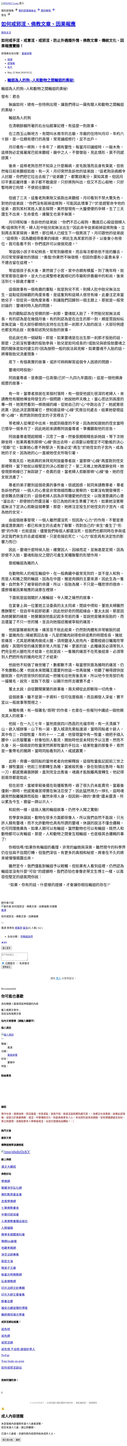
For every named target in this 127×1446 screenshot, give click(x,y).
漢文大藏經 (8, 1166)
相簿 (9, 59)
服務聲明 (93, 1403)
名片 (9, 67)
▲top (4, 942)
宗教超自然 (26, 936)
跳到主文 (6, 32)
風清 (3, 910)
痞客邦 (18, 928)
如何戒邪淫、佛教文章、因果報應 (38, 24)
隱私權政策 (81, 1403)
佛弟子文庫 (8, 1268)
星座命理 (27, 53)
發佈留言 (6, 967)
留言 (25, 928)
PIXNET (40, 1403)
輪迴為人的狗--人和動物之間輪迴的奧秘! (40, 80)
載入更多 (6, 948)
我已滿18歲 (7, 1440)
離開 (18, 1440)
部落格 (11, 63)
